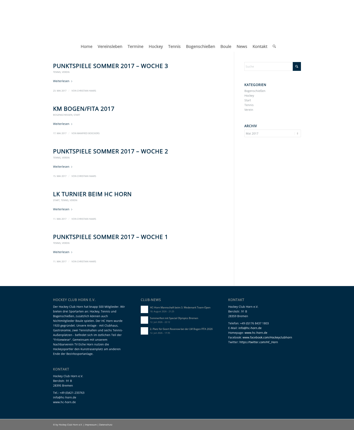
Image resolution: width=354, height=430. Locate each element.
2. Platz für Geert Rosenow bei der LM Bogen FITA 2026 (181, 328)
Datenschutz (105, 424)
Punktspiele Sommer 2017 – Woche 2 (110, 151)
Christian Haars (86, 90)
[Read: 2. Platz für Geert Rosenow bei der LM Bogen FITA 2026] (144, 331)
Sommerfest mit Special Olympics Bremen (174, 318)
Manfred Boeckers (88, 133)
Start (77, 114)
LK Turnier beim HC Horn (92, 194)
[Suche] (273, 46)
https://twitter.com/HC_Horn (258, 342)
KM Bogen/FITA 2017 (84, 108)
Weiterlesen (61, 81)
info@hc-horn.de (250, 328)
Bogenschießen (62, 114)
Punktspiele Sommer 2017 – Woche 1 (110, 237)
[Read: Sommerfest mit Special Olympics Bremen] (144, 320)
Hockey (249, 95)
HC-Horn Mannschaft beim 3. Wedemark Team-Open (180, 307)
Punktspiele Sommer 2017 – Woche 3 (110, 66)
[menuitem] (86, 46)
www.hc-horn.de (256, 333)
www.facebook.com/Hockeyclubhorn (267, 337)
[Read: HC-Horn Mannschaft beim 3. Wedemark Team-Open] (144, 309)
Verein (65, 72)
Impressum (91, 424)
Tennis (57, 72)
